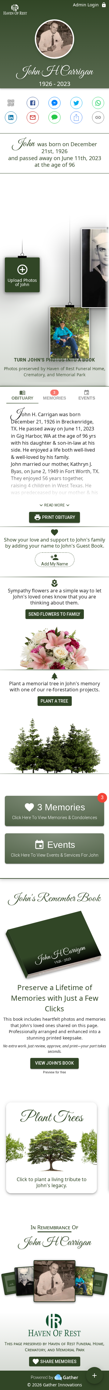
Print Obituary (58, 517)
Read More (54, 505)
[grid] (54, 290)
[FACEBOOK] (33, 103)
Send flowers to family (54, 614)
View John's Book (54, 1063)
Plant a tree (54, 701)
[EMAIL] (33, 117)
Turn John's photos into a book (54, 359)
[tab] (22, 395)
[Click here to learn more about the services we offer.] (54, 1326)
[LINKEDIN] (11, 117)
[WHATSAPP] (98, 103)
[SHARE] (76, 117)
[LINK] (98, 117)
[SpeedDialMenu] (94, 1375)
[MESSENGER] (54, 103)
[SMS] (54, 117)
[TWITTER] (76, 103)
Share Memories (58, 1361)
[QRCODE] (11, 103)
